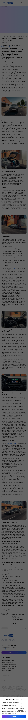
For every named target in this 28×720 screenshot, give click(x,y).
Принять (14, 716)
